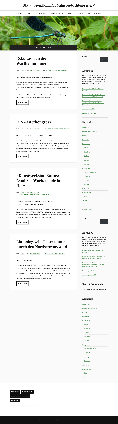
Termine (57, 70)
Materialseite (27, 391)
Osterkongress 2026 (88, 109)
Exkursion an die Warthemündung (31, 61)
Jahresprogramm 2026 (89, 113)
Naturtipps (87, 152)
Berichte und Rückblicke (89, 131)
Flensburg (87, 176)
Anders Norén (75, 420)
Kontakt (70, 13)
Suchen (84, 56)
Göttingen (87, 184)
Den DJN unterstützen (56, 13)
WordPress (52, 420)
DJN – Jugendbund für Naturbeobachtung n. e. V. (59, 5)
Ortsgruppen (86, 168)
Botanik (24, 195)
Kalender (29, 13)
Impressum (97, 13)
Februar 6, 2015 (35, 70)
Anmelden (14, 400)
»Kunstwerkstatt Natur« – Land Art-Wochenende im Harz (39, 180)
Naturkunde (49, 70)
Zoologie (64, 70)
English (84, 135)
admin (22, 70)
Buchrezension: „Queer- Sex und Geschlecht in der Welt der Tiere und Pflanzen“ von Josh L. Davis (93, 103)
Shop (88, 13)
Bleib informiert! (41, 13)
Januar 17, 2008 (35, 253)
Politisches (85, 188)
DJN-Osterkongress (33, 121)
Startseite (20, 13)
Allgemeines (86, 127)
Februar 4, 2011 (35, 192)
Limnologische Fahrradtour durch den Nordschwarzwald (41, 244)
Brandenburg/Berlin (90, 172)
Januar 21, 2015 (35, 129)
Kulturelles (49, 129)
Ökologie (39, 195)
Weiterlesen (22, 102)
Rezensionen (87, 160)
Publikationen (86, 192)
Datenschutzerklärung (19, 396)
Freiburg (86, 180)
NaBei (85, 196)
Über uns (80, 13)
